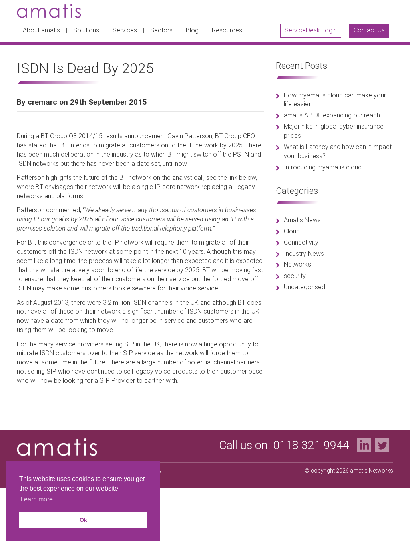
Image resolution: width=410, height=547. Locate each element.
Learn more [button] (36, 499)
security (295, 276)
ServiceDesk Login (311, 30)
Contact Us (369, 30)
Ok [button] (83, 520)
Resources (227, 30)
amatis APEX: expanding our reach (332, 115)
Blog (192, 30)
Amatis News (302, 220)
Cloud (292, 231)
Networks (297, 264)
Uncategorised (304, 287)
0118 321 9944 (311, 445)
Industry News (304, 253)
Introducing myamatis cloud (323, 167)
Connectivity (301, 242)
